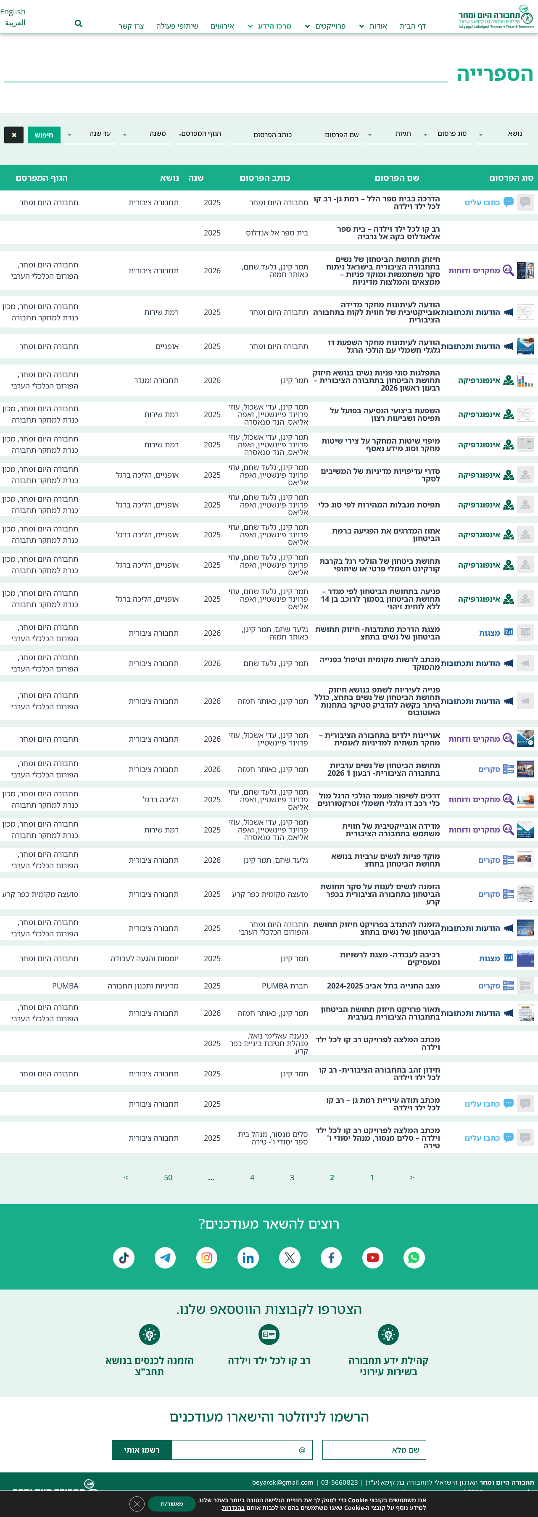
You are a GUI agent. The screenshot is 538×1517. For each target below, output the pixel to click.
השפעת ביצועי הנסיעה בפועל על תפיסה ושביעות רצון (385, 414)
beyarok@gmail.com (283, 1482)
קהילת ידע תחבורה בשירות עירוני (388, 1366)
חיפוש (44, 135)
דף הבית (413, 26)
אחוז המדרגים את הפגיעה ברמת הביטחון (386, 534)
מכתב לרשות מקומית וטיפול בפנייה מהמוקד (379, 663)
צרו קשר (131, 26)
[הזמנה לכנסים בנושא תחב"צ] (149, 1334)
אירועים (222, 26)
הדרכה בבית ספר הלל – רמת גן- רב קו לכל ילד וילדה (377, 202)
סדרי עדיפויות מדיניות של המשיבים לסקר (380, 475)
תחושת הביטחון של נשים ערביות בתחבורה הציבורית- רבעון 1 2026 (383, 769)
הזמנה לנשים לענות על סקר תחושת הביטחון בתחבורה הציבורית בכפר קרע (380, 893)
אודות (378, 26)
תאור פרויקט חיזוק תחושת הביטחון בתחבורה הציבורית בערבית (380, 1013)
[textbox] (501, 133)
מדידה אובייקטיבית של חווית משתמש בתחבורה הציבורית (391, 829)
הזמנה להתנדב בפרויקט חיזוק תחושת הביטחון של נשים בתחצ (376, 928)
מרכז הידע (274, 26)
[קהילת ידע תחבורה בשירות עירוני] (388, 1334)
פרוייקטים (330, 26)
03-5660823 (340, 1482)
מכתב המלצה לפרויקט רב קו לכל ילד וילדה (378, 1043)
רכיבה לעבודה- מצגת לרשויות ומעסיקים (390, 958)
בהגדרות (233, 1508)
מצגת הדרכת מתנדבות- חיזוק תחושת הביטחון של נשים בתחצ (377, 633)
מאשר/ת (172, 1504)
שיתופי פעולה (177, 26)
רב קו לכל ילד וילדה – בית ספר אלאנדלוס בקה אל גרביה (388, 232)
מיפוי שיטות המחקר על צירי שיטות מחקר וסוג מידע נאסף (381, 444)
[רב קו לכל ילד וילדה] (269, 1334)
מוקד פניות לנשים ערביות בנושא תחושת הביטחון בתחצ (385, 860)
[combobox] (501, 134)
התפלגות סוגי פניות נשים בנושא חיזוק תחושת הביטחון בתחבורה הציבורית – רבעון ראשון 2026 (376, 380)
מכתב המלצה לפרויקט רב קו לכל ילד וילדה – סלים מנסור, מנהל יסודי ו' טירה (378, 1137)
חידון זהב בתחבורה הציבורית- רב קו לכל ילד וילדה (379, 1073)
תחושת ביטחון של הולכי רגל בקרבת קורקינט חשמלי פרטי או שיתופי (379, 565)
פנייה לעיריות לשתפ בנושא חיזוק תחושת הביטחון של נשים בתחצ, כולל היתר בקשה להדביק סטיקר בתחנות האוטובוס (377, 700)
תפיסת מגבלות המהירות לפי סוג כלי (379, 505)
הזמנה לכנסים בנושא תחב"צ (149, 1366)
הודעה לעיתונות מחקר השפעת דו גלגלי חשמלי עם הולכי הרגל (384, 346)
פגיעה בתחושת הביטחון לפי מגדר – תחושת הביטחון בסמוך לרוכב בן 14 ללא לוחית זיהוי (380, 598)
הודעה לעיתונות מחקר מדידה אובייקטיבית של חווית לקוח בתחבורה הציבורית (376, 312)
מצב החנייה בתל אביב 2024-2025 (383, 985)
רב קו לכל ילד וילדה (269, 1360)
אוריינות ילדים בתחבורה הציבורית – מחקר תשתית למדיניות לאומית (379, 739)
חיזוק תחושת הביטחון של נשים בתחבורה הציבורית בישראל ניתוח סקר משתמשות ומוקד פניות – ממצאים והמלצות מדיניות (383, 270)
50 (168, 1177)
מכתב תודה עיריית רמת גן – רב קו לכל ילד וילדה (383, 1104)
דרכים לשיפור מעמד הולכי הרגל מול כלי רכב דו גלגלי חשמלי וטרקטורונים (378, 799)
